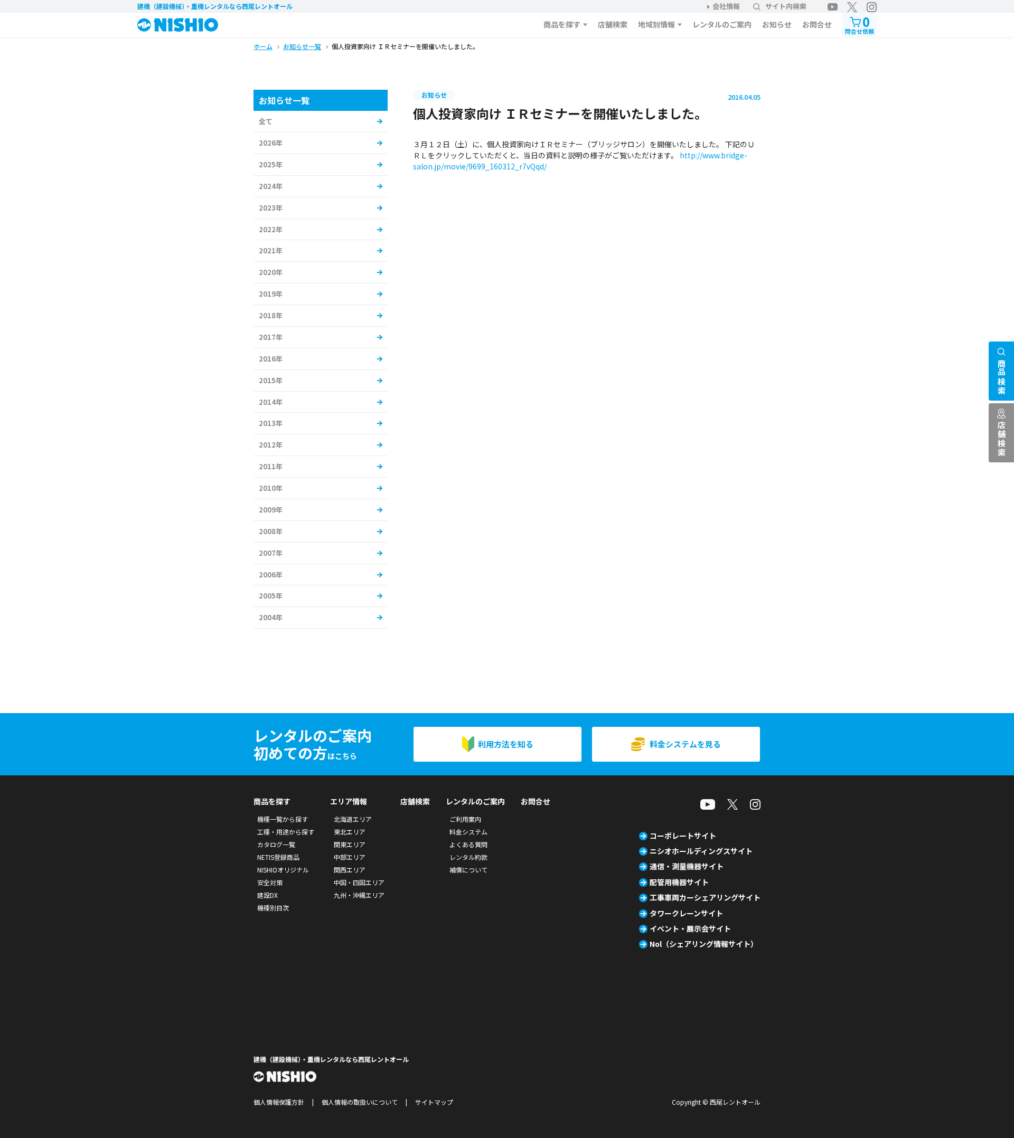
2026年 (271, 143)
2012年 (271, 445)
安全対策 (270, 882)
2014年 (271, 402)
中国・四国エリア (359, 882)
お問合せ (817, 24)
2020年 (271, 272)
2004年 (271, 617)
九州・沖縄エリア (359, 894)
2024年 (271, 186)
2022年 (271, 229)
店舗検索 (612, 24)
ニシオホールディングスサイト (701, 851)
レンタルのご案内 (722, 24)
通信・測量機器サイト (687, 866)
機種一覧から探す (282, 818)
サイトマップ (434, 1101)
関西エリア (349, 869)
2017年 (271, 337)
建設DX (267, 894)
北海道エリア (353, 818)
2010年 (271, 488)
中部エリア (349, 856)
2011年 (271, 466)
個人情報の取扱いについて (360, 1101)
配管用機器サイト (679, 882)
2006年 (271, 575)
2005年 (271, 596)
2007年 (271, 553)
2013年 (271, 423)
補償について (468, 869)
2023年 (271, 208)
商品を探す (561, 24)
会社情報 (726, 6)
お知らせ (777, 24)
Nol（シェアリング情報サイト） (704, 943)
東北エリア (349, 831)
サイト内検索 (785, 6)
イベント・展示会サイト (690, 928)
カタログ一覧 (276, 844)
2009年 (271, 510)
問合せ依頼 (859, 24)
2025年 (271, 164)
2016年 (271, 359)
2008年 (271, 531)
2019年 (271, 294)
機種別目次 (273, 907)
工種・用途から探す (285, 831)
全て (266, 121)
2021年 (271, 250)
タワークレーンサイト (686, 913)
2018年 (271, 315)
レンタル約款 (468, 856)
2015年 (271, 380)
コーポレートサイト (683, 835)
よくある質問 (468, 844)
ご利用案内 (465, 818)
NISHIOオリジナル (283, 869)
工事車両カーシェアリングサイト (705, 897)
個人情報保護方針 (278, 1101)
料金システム (468, 831)
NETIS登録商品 (278, 856)
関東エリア (349, 844)
